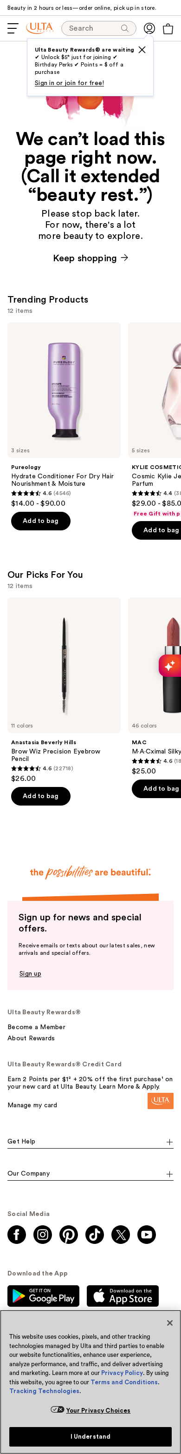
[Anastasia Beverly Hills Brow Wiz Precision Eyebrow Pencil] (64, 690)
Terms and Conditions (124, 1382)
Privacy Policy (122, 1373)
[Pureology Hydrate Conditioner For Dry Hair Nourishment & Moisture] (64, 415)
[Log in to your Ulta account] (149, 28)
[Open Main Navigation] (13, 28)
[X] (142, 49)
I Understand (91, 1437)
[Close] (170, 1323)
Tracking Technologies (44, 1391)
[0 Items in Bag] (168, 29)
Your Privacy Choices (98, 1411)
